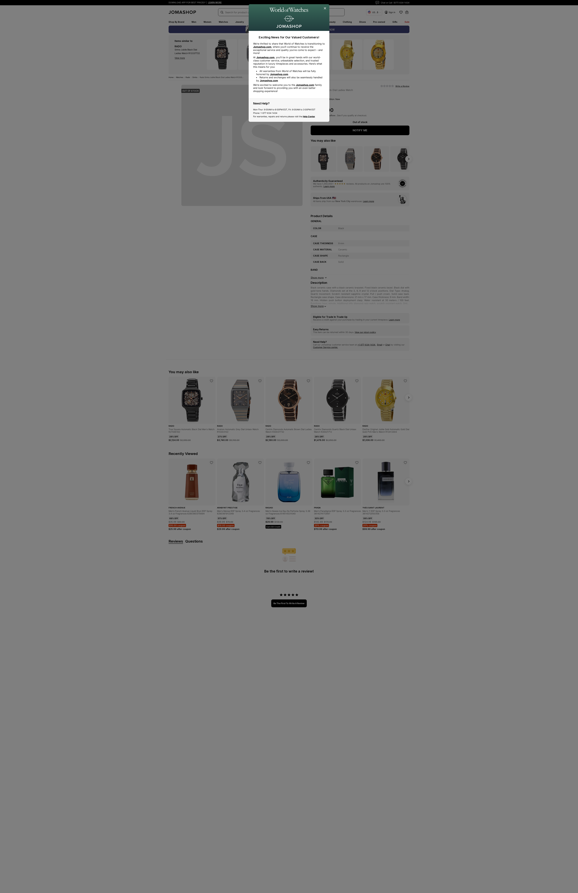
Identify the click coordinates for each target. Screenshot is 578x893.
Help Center (309, 116)
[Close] (325, 8)
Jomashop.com (262, 46)
